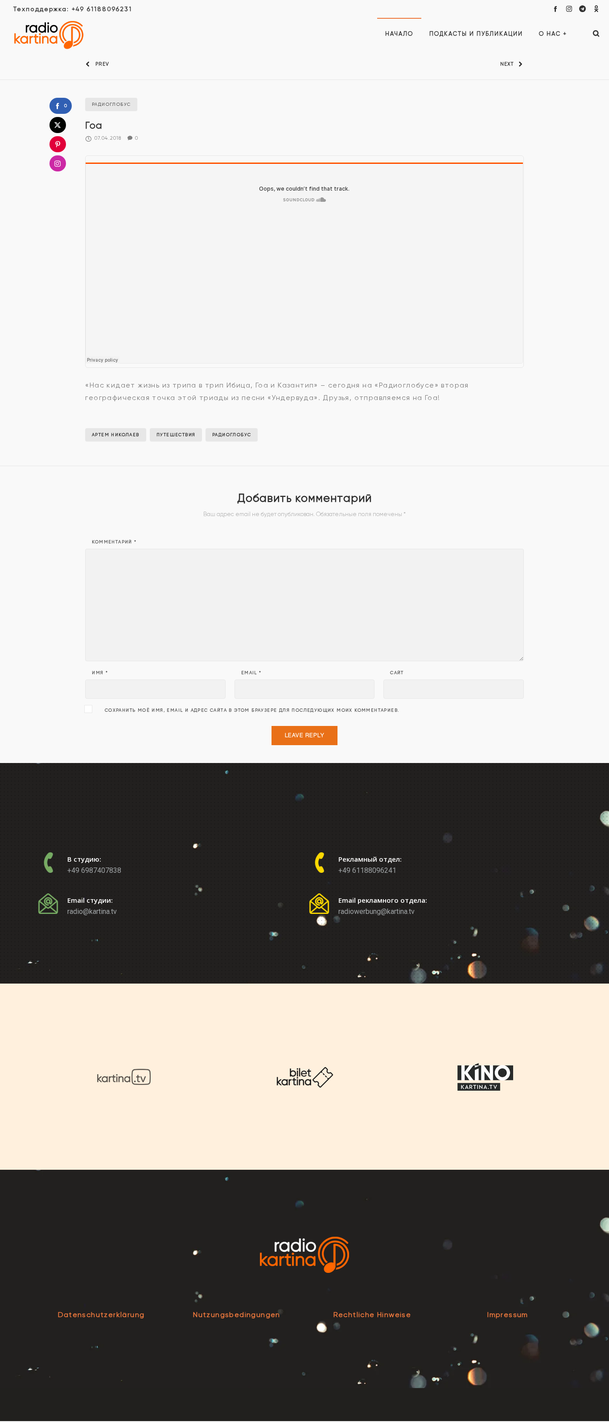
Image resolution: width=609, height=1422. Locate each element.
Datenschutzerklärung (101, 1314)
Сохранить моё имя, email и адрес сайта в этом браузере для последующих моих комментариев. (252, 710)
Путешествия (175, 434)
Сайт (397, 673)
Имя (100, 673)
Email (251, 673)
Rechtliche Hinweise (372, 1314)
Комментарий (114, 542)
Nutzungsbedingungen (236, 1314)
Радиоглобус (231, 434)
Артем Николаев (116, 434)
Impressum (507, 1314)
